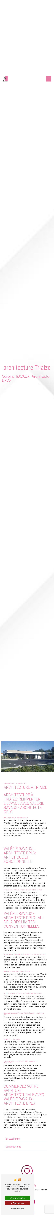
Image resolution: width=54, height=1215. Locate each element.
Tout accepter (18, 1198)
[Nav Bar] (48, 79)
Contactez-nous (13, 1146)
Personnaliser (17, 1208)
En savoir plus (13, 1138)
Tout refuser (18, 1203)
